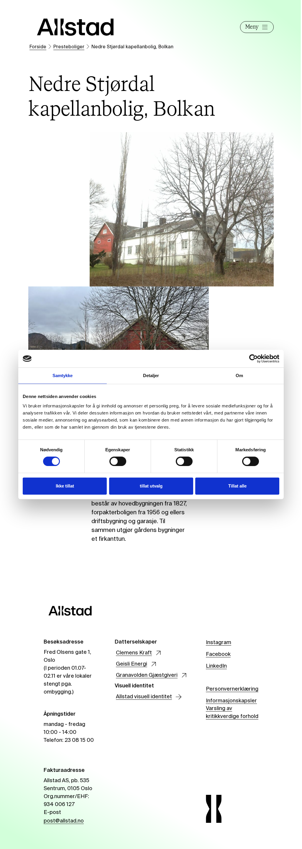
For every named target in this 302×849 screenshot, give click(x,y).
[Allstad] (75, 26)
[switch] (117, 461)
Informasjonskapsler (231, 701)
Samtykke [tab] (62, 375)
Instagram (218, 642)
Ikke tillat (65, 485)
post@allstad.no (64, 821)
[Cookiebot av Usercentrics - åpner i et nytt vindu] (253, 358)
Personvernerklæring (232, 689)
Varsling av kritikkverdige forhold (232, 712)
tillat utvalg (151, 485)
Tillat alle (237, 485)
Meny (252, 27)
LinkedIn (216, 666)
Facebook (218, 654)
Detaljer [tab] (151, 375)
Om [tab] (239, 375)
